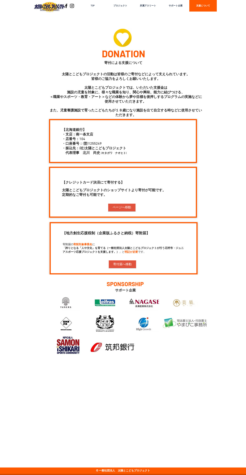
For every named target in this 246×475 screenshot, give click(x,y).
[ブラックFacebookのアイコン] (66, 6)
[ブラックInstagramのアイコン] (72, 6)
